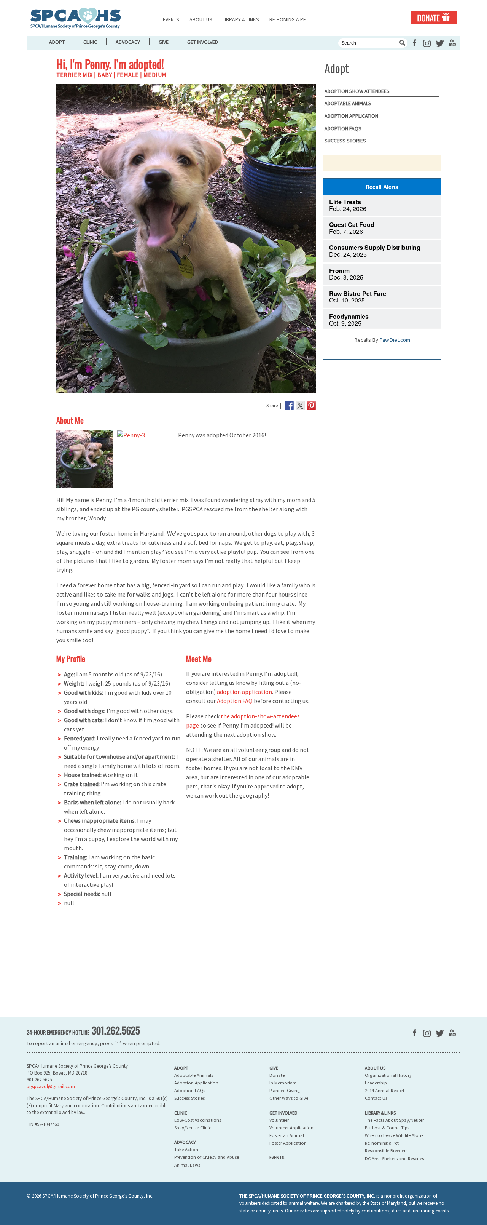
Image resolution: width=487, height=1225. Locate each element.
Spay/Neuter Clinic (192, 1128)
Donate (434, 17)
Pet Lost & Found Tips (387, 1128)
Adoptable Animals (348, 103)
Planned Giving (284, 1090)
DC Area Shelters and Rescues (394, 1158)
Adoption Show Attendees (357, 91)
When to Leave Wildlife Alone (394, 1135)
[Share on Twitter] (300, 405)
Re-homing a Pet (289, 19)
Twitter (440, 43)
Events (171, 19)
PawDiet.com (394, 339)
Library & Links (241, 19)
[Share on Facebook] (289, 405)
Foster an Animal (286, 1135)
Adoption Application (351, 115)
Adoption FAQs (343, 128)
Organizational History (388, 1075)
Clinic (90, 41)
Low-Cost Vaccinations (197, 1120)
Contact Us (376, 1098)
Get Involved (202, 41)
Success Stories (345, 140)
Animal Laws (187, 1165)
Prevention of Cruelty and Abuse (206, 1157)
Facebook (414, 42)
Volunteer (279, 1120)
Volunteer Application (291, 1128)
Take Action (186, 1149)
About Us (200, 19)
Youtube (452, 42)
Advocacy (128, 41)
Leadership (376, 1083)
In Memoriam (283, 1083)
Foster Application (288, 1143)
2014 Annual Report (384, 1090)
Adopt (57, 41)
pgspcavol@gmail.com (51, 1086)
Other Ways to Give (288, 1098)
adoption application (244, 692)
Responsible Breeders (386, 1150)
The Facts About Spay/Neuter (394, 1120)
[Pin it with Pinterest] (311, 405)
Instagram (427, 43)
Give (164, 41)
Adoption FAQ (235, 701)
